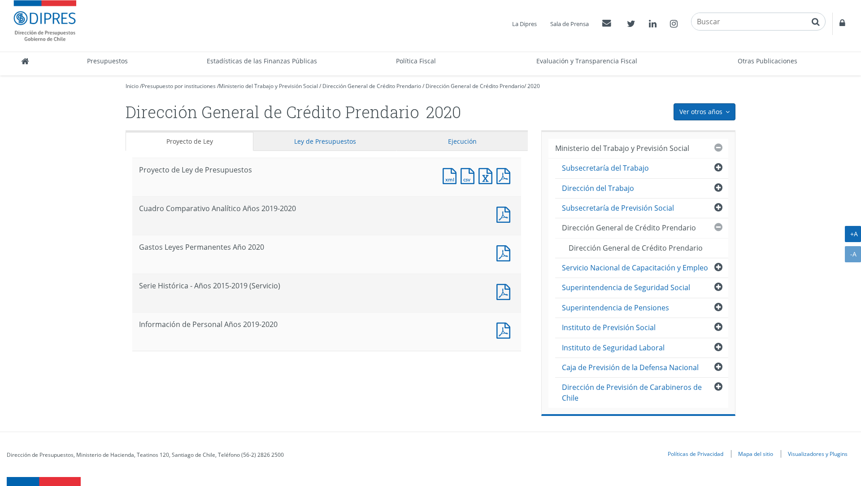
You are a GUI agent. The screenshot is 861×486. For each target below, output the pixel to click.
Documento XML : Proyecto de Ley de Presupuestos (452, 175)
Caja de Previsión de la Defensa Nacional (630, 367)
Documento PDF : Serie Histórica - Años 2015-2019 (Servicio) (505, 291)
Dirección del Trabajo (598, 188)
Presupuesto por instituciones (179, 86)
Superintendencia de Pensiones (615, 308)
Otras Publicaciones (767, 61)
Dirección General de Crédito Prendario (371, 86)
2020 (533, 86)
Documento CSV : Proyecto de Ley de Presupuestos (469, 175)
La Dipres (524, 24)
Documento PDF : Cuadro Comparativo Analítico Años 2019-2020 (505, 213)
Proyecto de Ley (189, 141)
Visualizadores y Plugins (818, 453)
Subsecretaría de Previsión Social (618, 208)
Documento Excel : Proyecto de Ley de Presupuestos (487, 175)
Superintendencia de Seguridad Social (626, 287)
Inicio (132, 86)
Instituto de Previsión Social (609, 327)
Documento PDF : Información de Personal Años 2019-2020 (505, 329)
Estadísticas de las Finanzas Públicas (262, 61)
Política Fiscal (416, 61)
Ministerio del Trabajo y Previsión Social (268, 86)
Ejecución (462, 141)
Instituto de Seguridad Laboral (613, 348)
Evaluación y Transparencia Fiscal (586, 61)
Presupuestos (107, 61)
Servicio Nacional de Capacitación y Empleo (635, 268)
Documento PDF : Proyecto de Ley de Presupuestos (505, 175)
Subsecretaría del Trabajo (605, 168)
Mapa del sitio (755, 453)
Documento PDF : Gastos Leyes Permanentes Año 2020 (505, 252)
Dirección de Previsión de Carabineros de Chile (632, 392)
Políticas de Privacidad (695, 453)
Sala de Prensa (569, 24)
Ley (325, 141)
